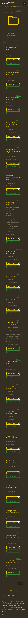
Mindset (12, 394)
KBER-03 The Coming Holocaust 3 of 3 (13, 178)
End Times (13, 132)
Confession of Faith (13, 603)
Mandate (22, 603)
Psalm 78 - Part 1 (12, 276)
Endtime (12, 56)
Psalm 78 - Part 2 (12, 299)
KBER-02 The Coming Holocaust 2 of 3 (13, 151)
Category (13, 6)
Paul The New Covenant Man (11, 252)
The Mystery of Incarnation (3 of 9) (12, 561)
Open (12, 60)
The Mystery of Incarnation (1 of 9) (12, 512)
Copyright (4, 605)
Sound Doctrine (14, 344)
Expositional (13, 282)
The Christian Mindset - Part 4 (11, 462)
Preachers (6, 6)
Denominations (14, 234)
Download (13, 63)
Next (9, 595)
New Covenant (14, 259)
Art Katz (14, 53)
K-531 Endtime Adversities (11, 48)
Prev (10, 590)
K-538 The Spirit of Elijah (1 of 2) (12, 73)
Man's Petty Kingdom (10, 203)
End (13, 595)
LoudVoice (11, 602)
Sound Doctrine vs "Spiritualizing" (12, 323)
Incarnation (13, 519)
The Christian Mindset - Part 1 (11, 387)
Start (6, 590)
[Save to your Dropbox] (18, 59)
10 (5, 595)
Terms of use (12, 605)
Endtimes (12, 80)
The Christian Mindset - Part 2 (11, 412)
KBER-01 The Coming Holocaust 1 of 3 (13, 124)
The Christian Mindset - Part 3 (11, 437)
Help (18, 605)
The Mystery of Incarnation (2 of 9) (12, 536)
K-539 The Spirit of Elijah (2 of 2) (12, 98)
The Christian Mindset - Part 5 (11, 487)
